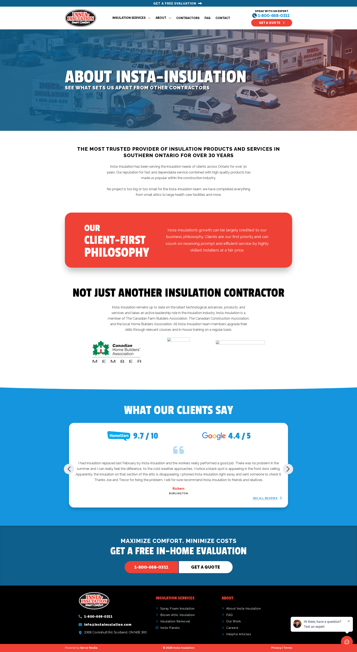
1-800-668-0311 (273, 15)
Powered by (81, 647)
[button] (69, 469)
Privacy (276, 647)
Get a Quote (270, 22)
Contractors (188, 18)
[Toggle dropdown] (149, 18)
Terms (287, 647)
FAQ (208, 18)
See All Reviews (265, 498)
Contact (222, 18)
